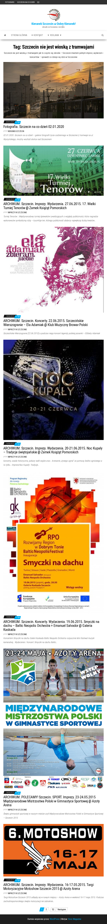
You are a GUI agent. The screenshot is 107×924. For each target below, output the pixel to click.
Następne (62, 909)
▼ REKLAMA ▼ (54, 35)
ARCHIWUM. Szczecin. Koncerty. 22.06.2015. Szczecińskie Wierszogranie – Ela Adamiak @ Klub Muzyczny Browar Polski (45, 323)
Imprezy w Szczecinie (17, 212)
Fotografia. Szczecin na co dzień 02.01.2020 (33, 127)
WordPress (54, 919)
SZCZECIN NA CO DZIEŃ (26, 2)
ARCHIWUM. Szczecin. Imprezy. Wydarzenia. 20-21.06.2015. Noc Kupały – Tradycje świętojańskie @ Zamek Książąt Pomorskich (52, 450)
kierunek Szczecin (16, 131)
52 (53, 909)
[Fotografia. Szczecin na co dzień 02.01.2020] (53, 90)
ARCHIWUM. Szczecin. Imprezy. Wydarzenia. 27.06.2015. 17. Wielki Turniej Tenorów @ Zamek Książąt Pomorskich (49, 206)
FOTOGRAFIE (9, 2)
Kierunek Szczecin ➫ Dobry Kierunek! (53, 23)
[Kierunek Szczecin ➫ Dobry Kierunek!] (5, 35)
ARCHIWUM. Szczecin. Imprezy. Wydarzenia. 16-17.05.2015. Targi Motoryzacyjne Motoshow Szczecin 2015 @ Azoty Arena (48, 887)
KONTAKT (38, 2)
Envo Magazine (74, 919)
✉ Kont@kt (37, 35)
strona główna (19, 35)
